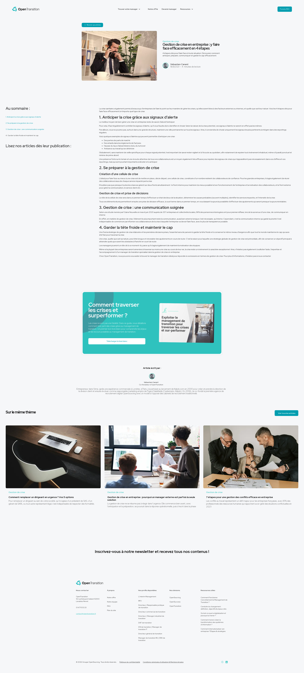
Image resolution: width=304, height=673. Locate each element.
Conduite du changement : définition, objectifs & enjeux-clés (213, 607)
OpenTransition (175, 606)
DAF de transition (145, 623)
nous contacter (264, 256)
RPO (140, 601)
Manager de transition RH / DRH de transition (151, 639)
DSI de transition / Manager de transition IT (150, 628)
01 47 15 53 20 (81, 607)
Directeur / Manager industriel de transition (151, 617)
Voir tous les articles (286, 413)
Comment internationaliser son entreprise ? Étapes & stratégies (213, 630)
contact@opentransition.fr (86, 614)
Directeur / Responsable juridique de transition (151, 606)
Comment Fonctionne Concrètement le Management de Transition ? (214, 599)
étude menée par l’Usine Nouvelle (122, 212)
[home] (25, 9)
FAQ (108, 606)
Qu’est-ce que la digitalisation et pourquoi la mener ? (213, 614)
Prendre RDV (285, 9)
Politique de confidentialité (129, 662)
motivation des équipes (190, 245)
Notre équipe (112, 602)
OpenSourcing (175, 597)
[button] (129, 9)
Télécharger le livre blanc (116, 341)
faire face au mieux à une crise (122, 178)
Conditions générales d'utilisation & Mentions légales (163, 662)
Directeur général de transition (150, 634)
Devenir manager (169, 9)
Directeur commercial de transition (151, 612)
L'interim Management (147, 596)
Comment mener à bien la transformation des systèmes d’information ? (212, 622)
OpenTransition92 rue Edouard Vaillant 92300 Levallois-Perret (88, 598)
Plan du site (111, 610)
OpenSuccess (174, 602)
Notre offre (153, 9)
